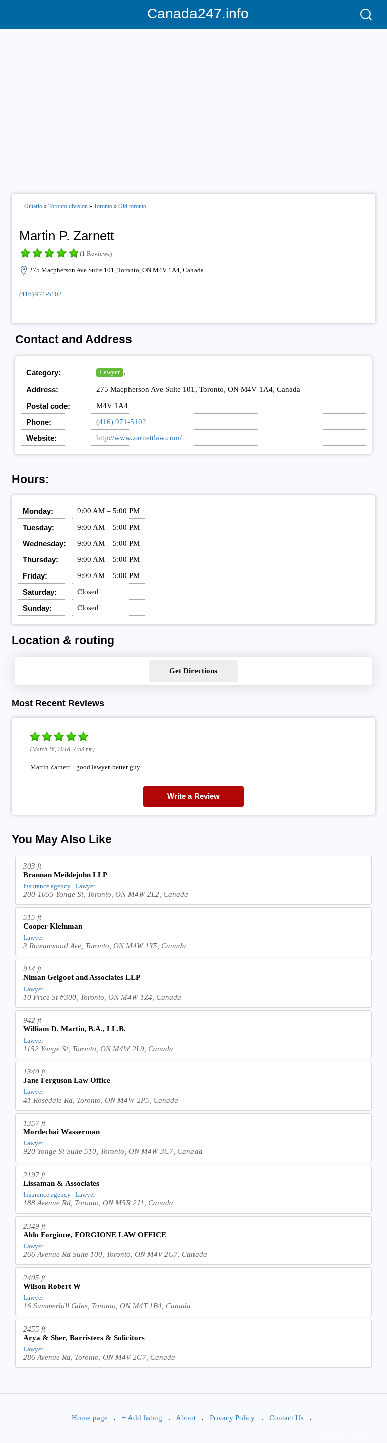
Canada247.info (193, 13)
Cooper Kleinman (52, 926)
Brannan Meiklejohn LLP (65, 875)
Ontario (33, 206)
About (186, 1418)
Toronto (103, 206)
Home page (90, 1418)
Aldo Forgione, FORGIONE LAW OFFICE (94, 1235)
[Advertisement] (193, 107)
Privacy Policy (232, 1418)
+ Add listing (142, 1418)
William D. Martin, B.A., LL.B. (74, 1029)
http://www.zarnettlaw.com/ (139, 438)
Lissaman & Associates (61, 1183)
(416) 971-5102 (40, 294)
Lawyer (110, 372)
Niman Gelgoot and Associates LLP (81, 977)
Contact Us (286, 1418)
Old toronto (132, 206)
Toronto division (68, 206)
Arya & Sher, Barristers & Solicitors (84, 1338)
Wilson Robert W (52, 1286)
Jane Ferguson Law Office (66, 1080)
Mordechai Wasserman (61, 1132)
